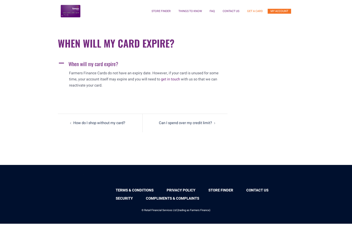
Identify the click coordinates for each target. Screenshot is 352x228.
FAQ (212, 11)
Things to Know (190, 11)
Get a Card (255, 11)
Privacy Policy (181, 190)
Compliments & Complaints (172, 198)
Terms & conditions (135, 190)
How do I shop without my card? (99, 123)
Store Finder (220, 190)
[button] (143, 64)
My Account (279, 11)
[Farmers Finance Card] (71, 11)
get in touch (170, 79)
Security (124, 198)
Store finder (161, 11)
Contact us (231, 11)
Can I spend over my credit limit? (185, 123)
